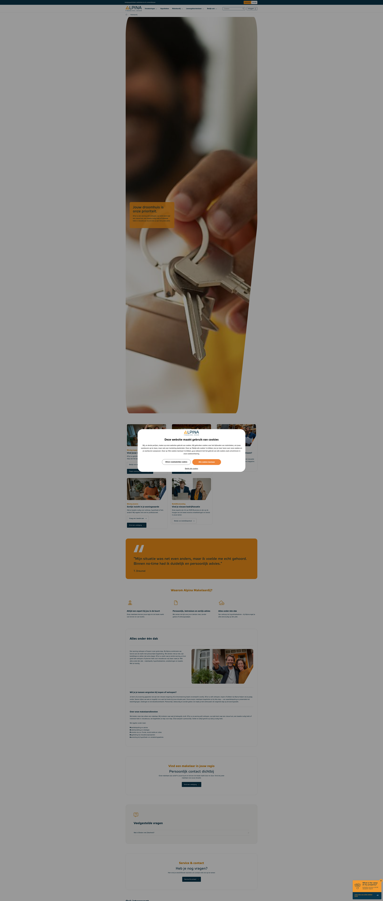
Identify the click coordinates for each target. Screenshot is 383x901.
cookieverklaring (193, 454)
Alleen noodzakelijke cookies (176, 462)
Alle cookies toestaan (207, 462)
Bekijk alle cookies (191, 469)
